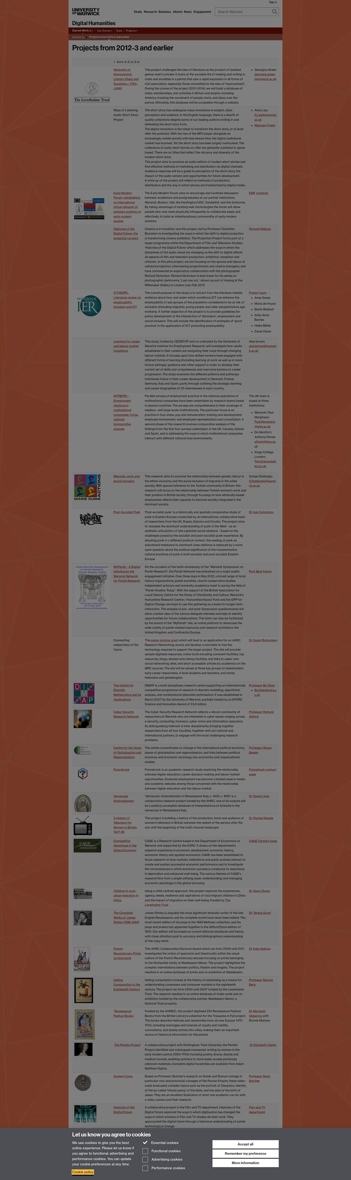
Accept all (245, 1144)
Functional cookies (166, 1151)
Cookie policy (82, 1172)
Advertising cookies (166, 1159)
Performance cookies (168, 1168)
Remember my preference (245, 1153)
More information (245, 1163)
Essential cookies (164, 1143)
